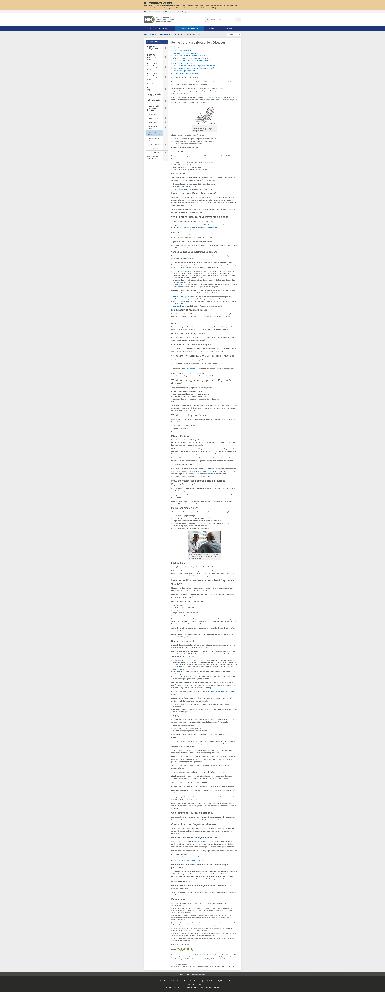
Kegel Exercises (152, 114)
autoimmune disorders (209, 227)
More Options (191, 949)
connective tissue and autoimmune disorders (204, 474)
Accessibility (188, 981)
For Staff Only (196, 984)
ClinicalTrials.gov (179, 874)
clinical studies (200, 842)
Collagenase (177, 660)
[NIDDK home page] (159, 19)
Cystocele (150, 84)
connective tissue (188, 227)
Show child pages (165, 48)
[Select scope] (207, 19)
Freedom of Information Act (173, 981)
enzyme (218, 662)
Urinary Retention (153, 152)
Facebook (181, 949)
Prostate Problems (153, 144)
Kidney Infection (152, 118)
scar (201, 82)
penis (177, 84)
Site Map (187, 984)
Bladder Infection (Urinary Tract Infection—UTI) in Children (153, 77)
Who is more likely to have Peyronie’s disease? (189, 56)
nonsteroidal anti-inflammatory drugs (221, 692)
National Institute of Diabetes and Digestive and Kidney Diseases (213, 955)
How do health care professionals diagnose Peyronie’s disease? (195, 66)
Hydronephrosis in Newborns (153, 101)
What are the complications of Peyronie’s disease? (190, 58)
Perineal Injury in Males (153, 139)
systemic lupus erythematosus (183, 297)
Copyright (206, 981)
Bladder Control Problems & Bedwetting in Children (152, 57)
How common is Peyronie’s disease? (185, 53)
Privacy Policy (157, 981)
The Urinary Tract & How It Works (153, 158)
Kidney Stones (152, 122)
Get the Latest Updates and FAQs (205, 8)
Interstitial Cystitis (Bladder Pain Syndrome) (153, 108)
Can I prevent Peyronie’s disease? (184, 71)
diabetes (180, 235)
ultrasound (216, 744)
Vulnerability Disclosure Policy (221, 981)
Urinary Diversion (153, 148)
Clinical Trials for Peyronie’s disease (185, 73)
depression (191, 369)
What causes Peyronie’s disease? (184, 63)
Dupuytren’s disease (180, 271)
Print (178, 949)
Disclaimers (198, 981)
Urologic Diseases (155, 42)
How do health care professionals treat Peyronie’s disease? (193, 68)
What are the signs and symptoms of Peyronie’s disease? (192, 61)
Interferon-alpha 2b (180, 676)
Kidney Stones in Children (152, 127)
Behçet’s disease (179, 306)
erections (218, 100)
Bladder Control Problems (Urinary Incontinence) (153, 48)
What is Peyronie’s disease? (182, 51)
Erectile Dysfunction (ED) (154, 89)
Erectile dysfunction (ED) (182, 189)
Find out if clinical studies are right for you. (186, 861)
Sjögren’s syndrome (180, 301)
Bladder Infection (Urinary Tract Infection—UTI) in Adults (153, 67)
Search (238, 19)
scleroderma (177, 285)
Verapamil (176, 671)
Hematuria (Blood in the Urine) (154, 95)
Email (188, 949)
